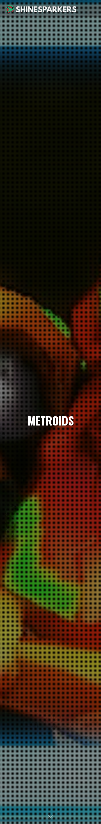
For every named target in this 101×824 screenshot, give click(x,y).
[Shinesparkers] (41, 8)
